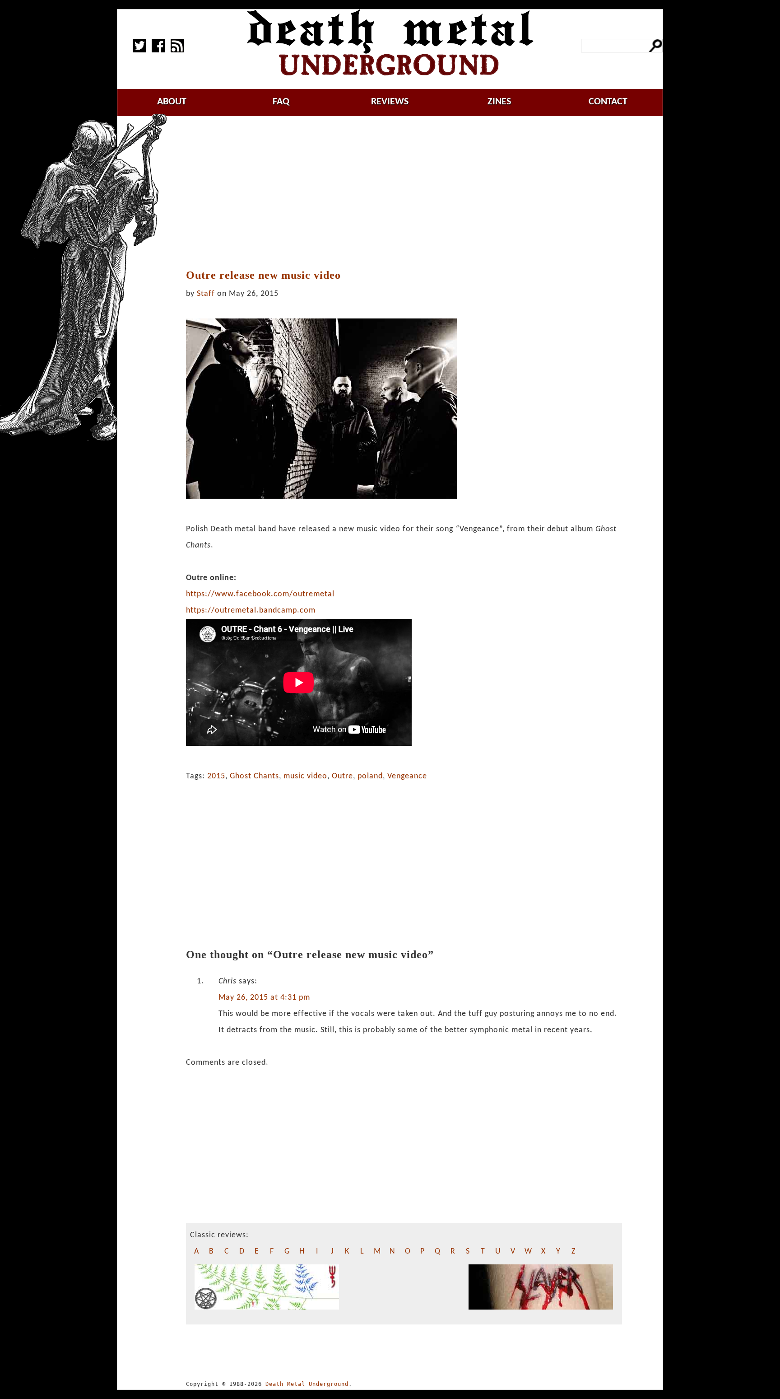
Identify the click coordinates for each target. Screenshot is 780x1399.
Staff (206, 294)
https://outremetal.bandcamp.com (251, 610)
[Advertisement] (404, 193)
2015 (216, 776)
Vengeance (407, 776)
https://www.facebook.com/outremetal (260, 594)
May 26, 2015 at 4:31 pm (264, 997)
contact (608, 102)
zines (499, 102)
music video (305, 776)
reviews (390, 102)
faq (281, 102)
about (171, 102)
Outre (342, 776)
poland (370, 776)
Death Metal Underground (306, 1384)
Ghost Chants (254, 776)
